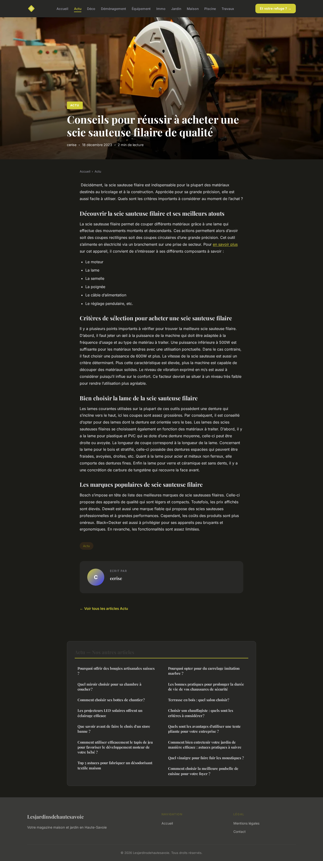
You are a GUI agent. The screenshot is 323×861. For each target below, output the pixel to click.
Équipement (141, 8)
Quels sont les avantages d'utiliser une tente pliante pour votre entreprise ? (204, 729)
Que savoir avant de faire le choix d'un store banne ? (114, 729)
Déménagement (113, 8)
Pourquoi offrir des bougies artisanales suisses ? (116, 671)
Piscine (210, 8)
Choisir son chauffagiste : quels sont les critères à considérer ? (200, 713)
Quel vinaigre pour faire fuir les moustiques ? (206, 757)
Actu (77, 8)
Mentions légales (246, 823)
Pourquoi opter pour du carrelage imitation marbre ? (204, 671)
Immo (161, 8)
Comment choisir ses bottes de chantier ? (111, 699)
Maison (193, 8)
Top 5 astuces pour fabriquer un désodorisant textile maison (115, 765)
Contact (239, 832)
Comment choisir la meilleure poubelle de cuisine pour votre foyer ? (203, 771)
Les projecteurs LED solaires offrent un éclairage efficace (110, 713)
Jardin (176, 8)
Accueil (62, 8)
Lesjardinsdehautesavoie (55, 816)
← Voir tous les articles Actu (104, 608)
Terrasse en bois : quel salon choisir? (198, 699)
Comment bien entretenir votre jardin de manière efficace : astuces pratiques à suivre (204, 744)
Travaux (228, 8)
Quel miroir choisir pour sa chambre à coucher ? (109, 686)
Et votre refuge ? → (275, 8)
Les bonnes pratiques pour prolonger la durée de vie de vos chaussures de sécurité (206, 686)
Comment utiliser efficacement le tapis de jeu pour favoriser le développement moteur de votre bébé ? (115, 747)
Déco (91, 8)
